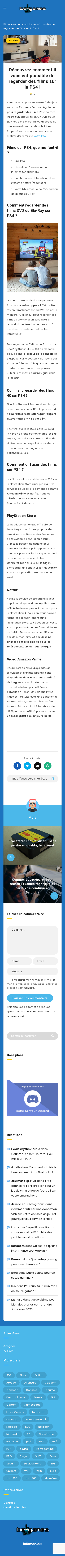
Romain (16, 1259)
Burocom (18, 1246)
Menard (17, 1300)
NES (27, 1427)
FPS (53, 1397)
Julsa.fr (8, 1350)
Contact (9, 1502)
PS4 (41, 1441)
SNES (38, 1456)
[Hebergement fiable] (32, 1545)
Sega (23, 1456)
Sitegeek (9, 1346)
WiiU (39, 1471)
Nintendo (12, 1434)
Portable (12, 1441)
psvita (24, 1449)
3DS (8, 1375)
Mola (32, 817)
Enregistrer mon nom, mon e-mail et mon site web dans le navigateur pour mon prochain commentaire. (32, 983)
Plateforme (46, 1434)
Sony (53, 1456)
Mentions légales (14, 1507)
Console (31, 1390)
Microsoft (38, 1412)
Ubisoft (11, 1471)
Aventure (30, 1382)
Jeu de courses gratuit (28, 1204)
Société (13, 40)
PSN (8, 1449)
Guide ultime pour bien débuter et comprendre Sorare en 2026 (33, 1304)
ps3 (28, 1441)
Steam (11, 1463)
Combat (12, 1390)
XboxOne (51, 1478)
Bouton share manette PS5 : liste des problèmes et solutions (33, 1232)
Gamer (11, 1404)
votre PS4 (39, 136)
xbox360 (11, 1478)
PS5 (54, 1441)
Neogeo (11, 1427)
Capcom (51, 1382)
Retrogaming (45, 1449)
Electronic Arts (16, 1397)
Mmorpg (12, 1419)
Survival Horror (33, 1463)
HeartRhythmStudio (25, 1149)
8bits (23, 1375)
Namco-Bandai (36, 1419)
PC (29, 1434)
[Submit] (53, 1035)
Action (38, 1375)
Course (50, 1390)
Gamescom (32, 1404)
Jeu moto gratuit (23, 1181)
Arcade (11, 1382)
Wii (26, 1471)
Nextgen (43, 1427)
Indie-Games (15, 1412)
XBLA (53, 1471)
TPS (53, 1463)
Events (38, 1397)
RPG (9, 1456)
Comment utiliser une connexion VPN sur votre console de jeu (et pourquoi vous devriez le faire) (34, 1214)
